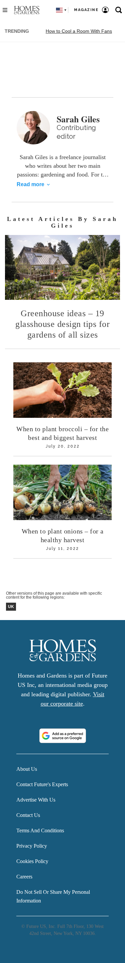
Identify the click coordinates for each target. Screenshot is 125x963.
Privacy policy (31, 846)
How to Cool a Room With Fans (79, 31)
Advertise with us (35, 800)
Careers (24, 876)
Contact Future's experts (42, 784)
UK (11, 606)
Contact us (28, 815)
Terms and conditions (40, 830)
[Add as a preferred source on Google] (62, 735)
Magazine (86, 10)
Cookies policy (32, 861)
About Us (26, 769)
